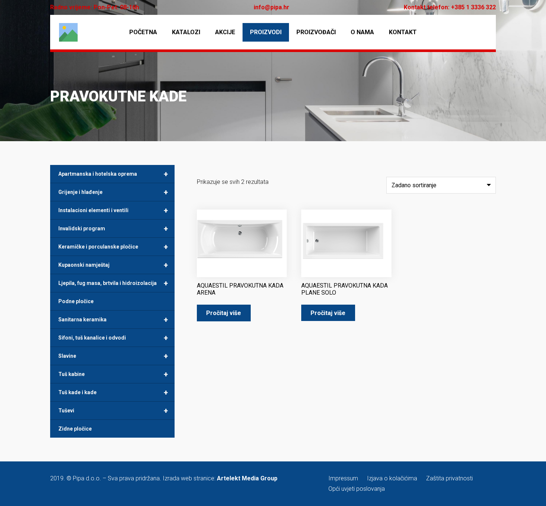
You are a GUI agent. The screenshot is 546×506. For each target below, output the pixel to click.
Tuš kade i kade (113, 392)
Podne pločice (76, 301)
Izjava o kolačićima (392, 478)
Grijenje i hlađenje (113, 192)
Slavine (113, 355)
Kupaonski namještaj (113, 264)
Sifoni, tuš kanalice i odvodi (113, 337)
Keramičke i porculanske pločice (113, 246)
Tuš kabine (113, 374)
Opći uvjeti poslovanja (356, 488)
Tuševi (113, 410)
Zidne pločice (75, 429)
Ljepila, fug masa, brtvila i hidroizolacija (113, 283)
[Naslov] (68, 32)
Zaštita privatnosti (449, 478)
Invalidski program (113, 228)
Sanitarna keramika (113, 319)
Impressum (343, 478)
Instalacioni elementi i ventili (113, 210)
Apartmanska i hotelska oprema (113, 173)
